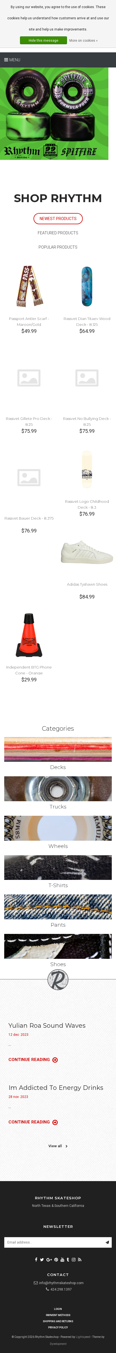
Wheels (58, 846)
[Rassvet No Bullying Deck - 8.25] (87, 377)
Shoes (58, 964)
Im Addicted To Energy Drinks (55, 1088)
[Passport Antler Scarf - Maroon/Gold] (29, 286)
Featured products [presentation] (58, 233)
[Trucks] (58, 788)
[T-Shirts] (58, 867)
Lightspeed (83, 1336)
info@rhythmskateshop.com (61, 1283)
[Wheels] (58, 828)
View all (55, 1146)
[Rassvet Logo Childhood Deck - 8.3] (87, 469)
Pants (58, 925)
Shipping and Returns (58, 1321)
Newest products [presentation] (58, 218)
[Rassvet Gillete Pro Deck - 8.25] (29, 377)
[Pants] (58, 906)
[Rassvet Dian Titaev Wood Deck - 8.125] (87, 286)
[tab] (58, 219)
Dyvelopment (58, 1343)
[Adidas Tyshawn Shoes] (87, 552)
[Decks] (58, 749)
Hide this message (43, 41)
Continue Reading (29, 1059)
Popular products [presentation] (58, 247)
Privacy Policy (58, 1327)
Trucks (58, 807)
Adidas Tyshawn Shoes (87, 584)
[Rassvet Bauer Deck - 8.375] (29, 477)
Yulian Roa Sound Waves (47, 1025)
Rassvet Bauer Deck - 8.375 (29, 518)
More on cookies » (83, 41)
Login (58, 1309)
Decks (58, 767)
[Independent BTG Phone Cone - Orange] (29, 634)
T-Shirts (58, 885)
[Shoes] (58, 946)
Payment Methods (58, 1315)
